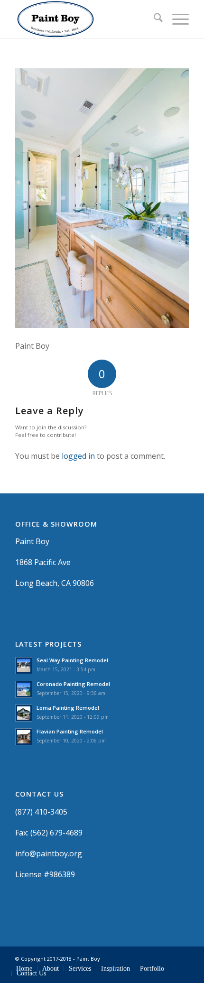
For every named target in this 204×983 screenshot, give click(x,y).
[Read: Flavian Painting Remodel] (23, 736)
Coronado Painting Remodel (73, 683)
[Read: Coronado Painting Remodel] (23, 689)
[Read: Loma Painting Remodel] (23, 713)
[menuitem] (153, 19)
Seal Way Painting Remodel (72, 660)
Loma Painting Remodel (68, 707)
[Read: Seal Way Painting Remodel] (23, 665)
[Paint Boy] (84, 19)
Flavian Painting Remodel (70, 731)
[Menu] (176, 19)
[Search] (153, 19)
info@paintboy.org (48, 853)
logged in (78, 456)
